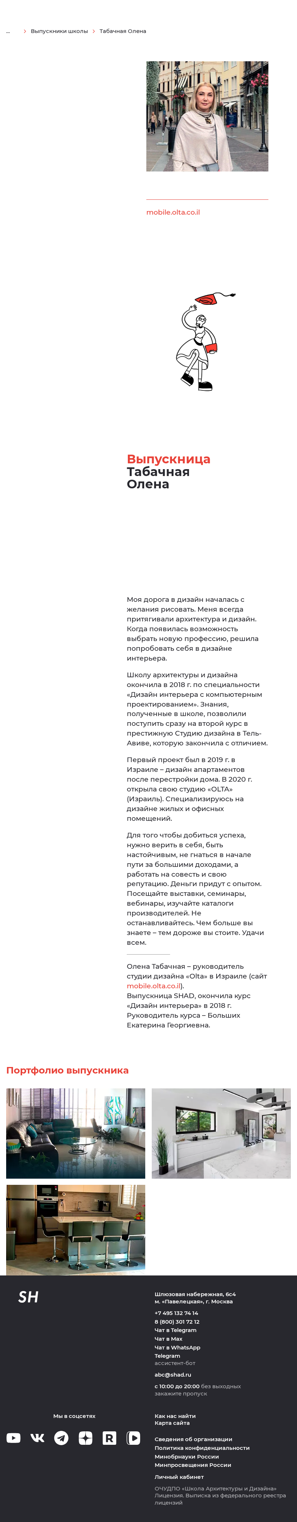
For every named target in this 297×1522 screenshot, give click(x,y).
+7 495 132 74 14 (176, 1313)
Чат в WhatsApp (177, 1347)
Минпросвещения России (193, 1465)
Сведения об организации (194, 1439)
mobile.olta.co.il (173, 212)
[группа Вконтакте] (37, 1438)
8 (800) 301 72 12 (177, 1322)
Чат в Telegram (176, 1330)
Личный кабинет (179, 1477)
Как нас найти (175, 1416)
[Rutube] (109, 1438)
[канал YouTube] (13, 1438)
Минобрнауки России (187, 1456)
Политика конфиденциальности (202, 1448)
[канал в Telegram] (61, 1438)
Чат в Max (169, 1339)
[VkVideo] (133, 1438)
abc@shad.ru (173, 1375)
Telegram (167, 1356)
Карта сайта (172, 1423)
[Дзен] (85, 1438)
